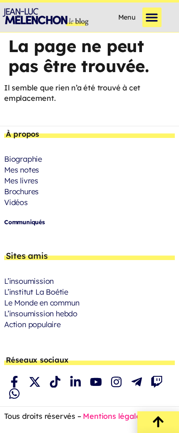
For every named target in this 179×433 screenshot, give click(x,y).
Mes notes (21, 170)
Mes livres (21, 180)
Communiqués (24, 222)
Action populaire (32, 324)
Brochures (21, 191)
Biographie (23, 159)
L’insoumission (29, 281)
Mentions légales (113, 416)
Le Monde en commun (41, 303)
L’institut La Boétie (36, 292)
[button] (152, 17)
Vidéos (16, 202)
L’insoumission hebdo (40, 313)
